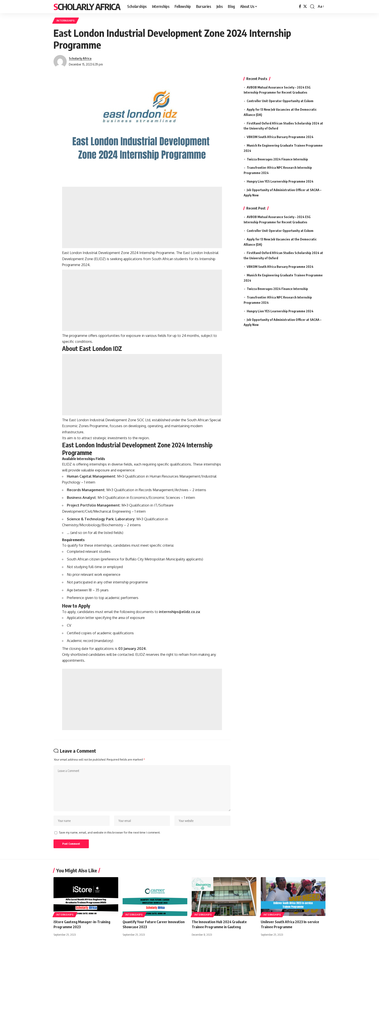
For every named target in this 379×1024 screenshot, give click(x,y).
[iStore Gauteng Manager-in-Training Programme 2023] (86, 896)
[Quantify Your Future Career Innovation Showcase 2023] (155, 896)
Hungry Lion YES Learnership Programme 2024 (280, 181)
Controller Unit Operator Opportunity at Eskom (280, 101)
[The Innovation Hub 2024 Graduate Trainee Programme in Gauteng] (224, 896)
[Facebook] (300, 6)
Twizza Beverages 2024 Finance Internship (277, 159)
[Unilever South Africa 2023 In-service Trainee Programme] (293, 896)
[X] (305, 6)
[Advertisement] (142, 217)
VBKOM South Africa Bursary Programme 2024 (280, 137)
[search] (312, 6)
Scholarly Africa (87, 6)
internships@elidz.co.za (179, 612)
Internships (66, 20)
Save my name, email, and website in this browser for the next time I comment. (109, 832)
